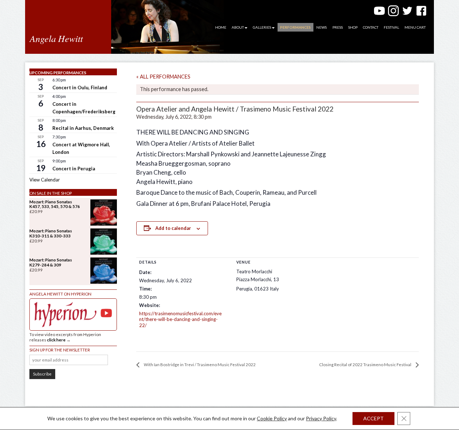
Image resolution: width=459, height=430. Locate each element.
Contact (370, 27)
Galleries (262, 27)
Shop (353, 27)
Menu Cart (415, 27)
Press (337, 27)
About (238, 27)
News (321, 27)
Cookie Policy (272, 418)
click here (56, 339)
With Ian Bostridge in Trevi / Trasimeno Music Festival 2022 (199, 364)
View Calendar (44, 180)
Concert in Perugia (73, 168)
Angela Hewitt (56, 38)
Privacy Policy (321, 418)
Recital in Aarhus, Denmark (83, 128)
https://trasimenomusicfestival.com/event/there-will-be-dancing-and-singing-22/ (180, 320)
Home (220, 27)
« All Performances (163, 77)
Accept (373, 418)
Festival (391, 27)
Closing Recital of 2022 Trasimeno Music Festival (365, 364)
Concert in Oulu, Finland (79, 87)
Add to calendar (173, 228)
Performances (295, 27)
